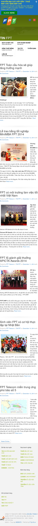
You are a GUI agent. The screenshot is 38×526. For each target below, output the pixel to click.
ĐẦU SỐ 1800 (26, 451)
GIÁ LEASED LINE (27, 474)
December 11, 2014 (29, 199)
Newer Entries (5, 441)
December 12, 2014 (29, 138)
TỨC (21, 49)
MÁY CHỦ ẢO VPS (8, 462)
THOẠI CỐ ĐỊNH (27, 457)
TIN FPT (18, 71)
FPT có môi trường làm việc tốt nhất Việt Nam (19, 193)
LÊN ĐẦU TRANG (32, 514)
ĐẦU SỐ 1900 (26, 454)
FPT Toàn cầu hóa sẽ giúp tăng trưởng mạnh (16, 66)
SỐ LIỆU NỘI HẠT (27, 480)
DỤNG (32, 48)
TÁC (4, 497)
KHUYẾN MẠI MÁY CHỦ (8, 452)
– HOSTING (7, 468)
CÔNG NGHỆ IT (7, 503)
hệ (7, 54)
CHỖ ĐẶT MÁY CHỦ (9, 459)
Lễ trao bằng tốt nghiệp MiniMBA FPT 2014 (14, 132)
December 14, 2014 (29, 71)
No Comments (4, 73)
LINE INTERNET (28, 477)
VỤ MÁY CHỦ (7, 43)
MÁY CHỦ (6, 456)
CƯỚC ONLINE (26, 463)
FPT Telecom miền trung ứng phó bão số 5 (18, 388)
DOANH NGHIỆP (24, 43)
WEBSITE (18, 522)
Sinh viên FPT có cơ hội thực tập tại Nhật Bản (17, 323)
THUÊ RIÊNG (8, 49)
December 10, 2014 (29, 328)
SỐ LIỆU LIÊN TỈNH (27, 485)
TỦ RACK (6, 465)
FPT (3, 500)
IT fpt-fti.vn (33, 522)
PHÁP (4, 506)
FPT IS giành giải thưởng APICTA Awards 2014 (15, 259)
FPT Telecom (10, 71)
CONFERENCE (27, 460)
